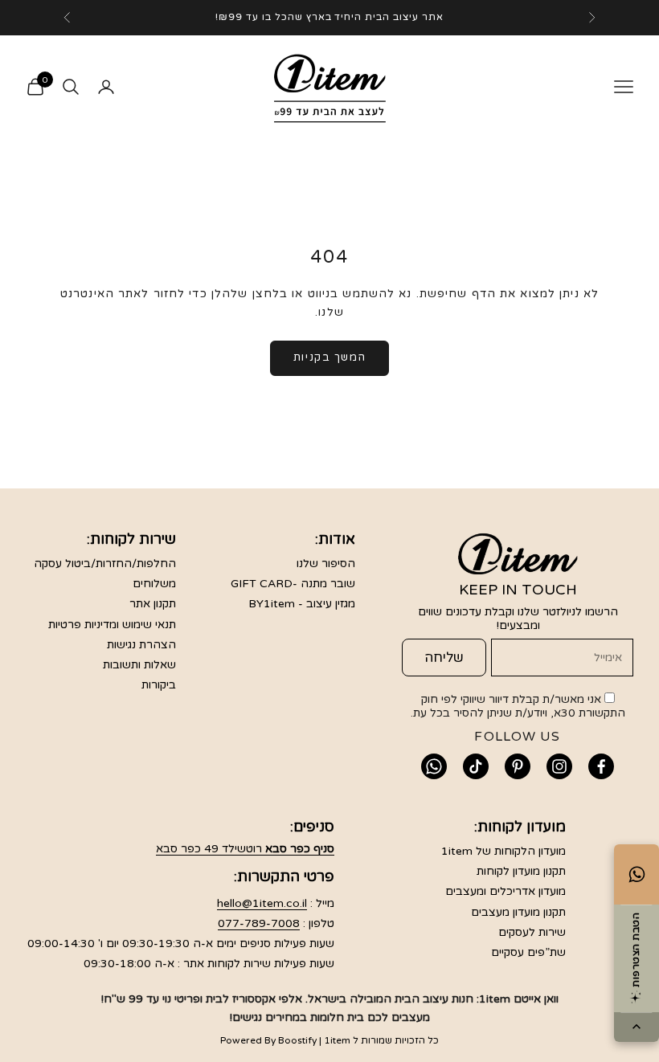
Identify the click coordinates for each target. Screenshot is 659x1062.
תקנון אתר (152, 604)
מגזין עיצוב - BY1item (301, 604)
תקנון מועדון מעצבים (518, 912)
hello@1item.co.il (262, 903)
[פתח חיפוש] (70, 86)
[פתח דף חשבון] (106, 86)
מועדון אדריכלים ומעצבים (505, 891)
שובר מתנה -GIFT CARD (293, 583)
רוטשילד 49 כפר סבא (245, 849)
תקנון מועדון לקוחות (521, 871)
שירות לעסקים (532, 932)
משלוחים (154, 583)
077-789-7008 (259, 923)
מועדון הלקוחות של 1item (503, 851)
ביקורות (158, 685)
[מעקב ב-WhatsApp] (434, 766)
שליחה (444, 657)
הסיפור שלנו (326, 563)
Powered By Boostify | (270, 1040)
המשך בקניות (329, 357)
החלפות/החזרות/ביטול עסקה (105, 563)
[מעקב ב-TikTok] (476, 766)
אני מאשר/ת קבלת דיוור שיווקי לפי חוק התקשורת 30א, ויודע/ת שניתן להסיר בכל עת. (518, 706)
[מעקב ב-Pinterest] (517, 766)
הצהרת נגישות (141, 644)
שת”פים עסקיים (528, 952)
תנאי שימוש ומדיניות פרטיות (112, 624)
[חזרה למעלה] (636, 1027)
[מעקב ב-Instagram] (559, 766)
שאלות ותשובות (139, 665)
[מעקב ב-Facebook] (601, 766)
